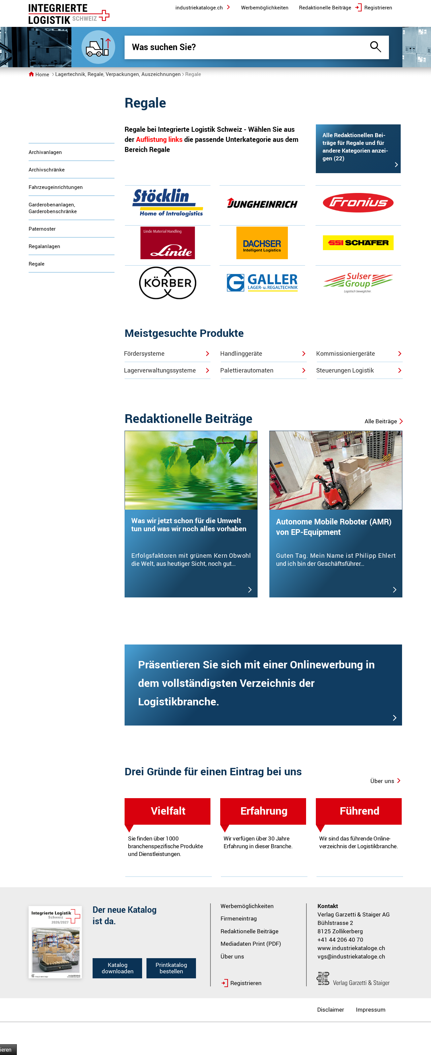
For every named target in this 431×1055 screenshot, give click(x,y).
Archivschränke (47, 169)
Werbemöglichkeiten (247, 906)
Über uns (232, 956)
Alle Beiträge (381, 421)
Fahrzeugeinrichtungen (56, 187)
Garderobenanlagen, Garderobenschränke (53, 207)
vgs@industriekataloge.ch (351, 956)
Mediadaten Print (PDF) (251, 943)
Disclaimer (330, 1009)
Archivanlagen (45, 152)
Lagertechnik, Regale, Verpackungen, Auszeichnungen (118, 74)
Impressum (371, 1009)
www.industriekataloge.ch (351, 948)
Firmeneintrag (239, 918)
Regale (36, 263)
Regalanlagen (44, 246)
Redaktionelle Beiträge (249, 931)
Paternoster (42, 228)
